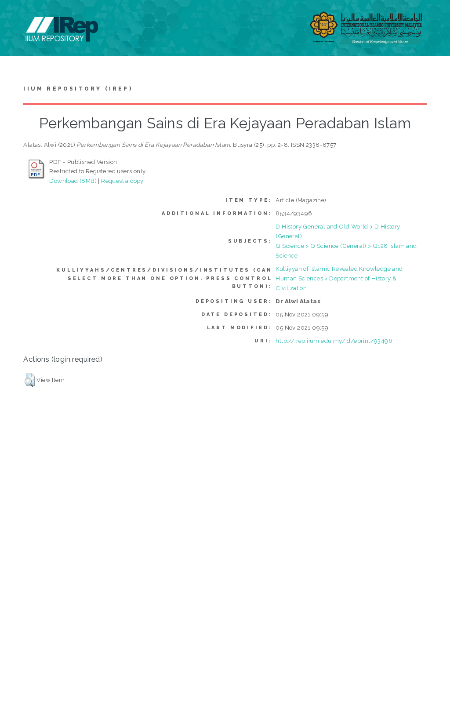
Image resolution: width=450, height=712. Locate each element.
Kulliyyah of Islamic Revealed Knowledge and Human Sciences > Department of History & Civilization (339, 278)
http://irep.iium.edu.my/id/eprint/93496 (334, 340)
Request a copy (122, 180)
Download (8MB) (73, 180)
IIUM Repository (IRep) (77, 89)
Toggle (16, 16)
